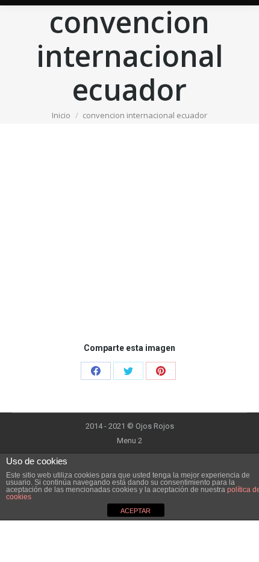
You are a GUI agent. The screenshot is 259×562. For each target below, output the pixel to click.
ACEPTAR (135, 510)
